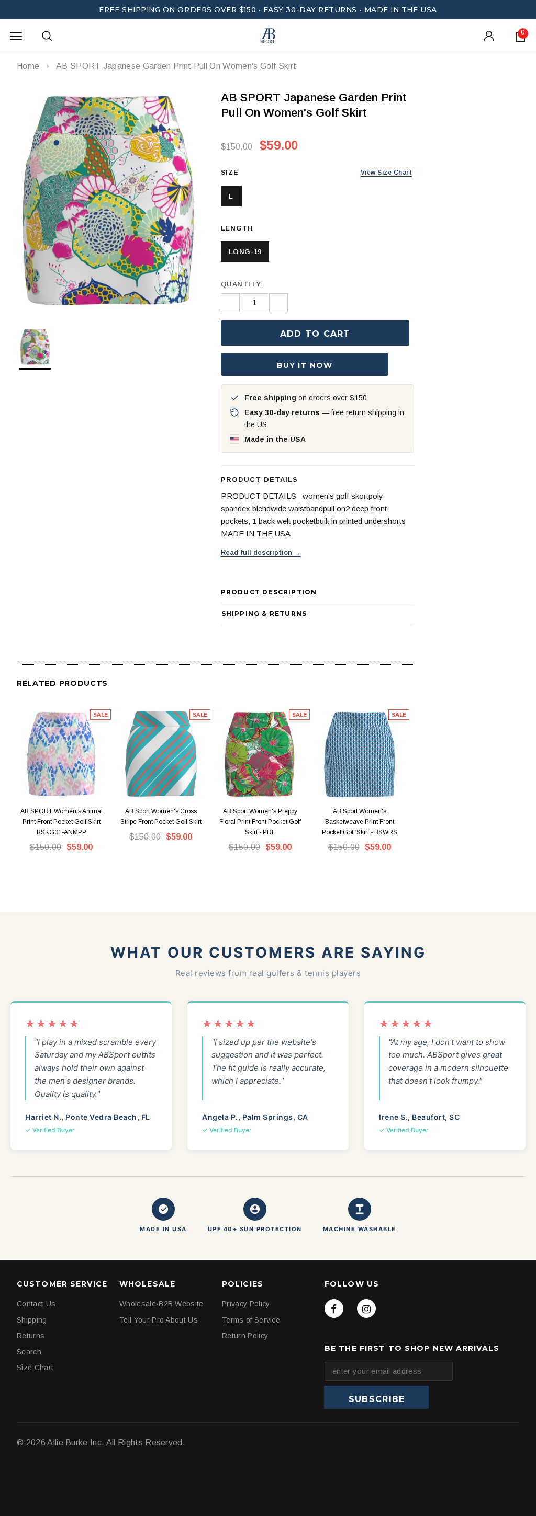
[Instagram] (366, 1308)
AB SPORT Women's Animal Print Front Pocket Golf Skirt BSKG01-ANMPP (61, 822)
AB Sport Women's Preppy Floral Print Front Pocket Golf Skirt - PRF (260, 822)
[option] (108, 199)
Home (28, 66)
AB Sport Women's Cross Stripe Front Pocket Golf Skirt (161, 816)
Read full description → (261, 552)
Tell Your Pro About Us (158, 1320)
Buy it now (304, 365)
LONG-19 (245, 252)
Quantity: (242, 284)
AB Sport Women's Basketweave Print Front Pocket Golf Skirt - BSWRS (359, 822)
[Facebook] (334, 1308)
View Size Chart (386, 172)
